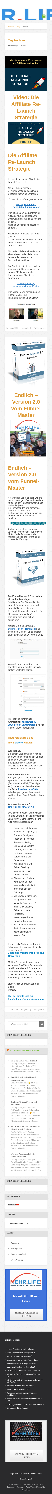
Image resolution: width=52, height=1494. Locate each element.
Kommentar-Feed (18, 1254)
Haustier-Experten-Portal (24, 1050)
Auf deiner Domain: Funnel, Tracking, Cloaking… (22, 1393)
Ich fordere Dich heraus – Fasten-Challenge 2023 (24, 1375)
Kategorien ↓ (26, 328)
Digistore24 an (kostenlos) (22, 629)
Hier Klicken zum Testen (26, 1314)
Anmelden (15, 1242)
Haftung (33, 1473)
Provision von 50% (28, 789)
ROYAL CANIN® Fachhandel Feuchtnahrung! (23, 1078)
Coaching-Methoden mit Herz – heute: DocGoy (25, 1404)
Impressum (14, 1473)
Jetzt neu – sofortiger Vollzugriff (19, 1356)
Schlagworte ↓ (40, 328)
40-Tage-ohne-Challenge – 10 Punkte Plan (23, 1370)
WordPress (26, 1490)
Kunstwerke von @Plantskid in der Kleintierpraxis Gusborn (25, 1128)
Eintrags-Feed (16, 1248)
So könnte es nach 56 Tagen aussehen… (22, 1363)
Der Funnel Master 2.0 (21, 807)
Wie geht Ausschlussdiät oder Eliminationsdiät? (23, 1155)
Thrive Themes (31, 1487)
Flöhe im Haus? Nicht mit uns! (24, 1060)
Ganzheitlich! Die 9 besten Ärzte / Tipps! (23, 1359)
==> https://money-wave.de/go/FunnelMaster (26, 205)
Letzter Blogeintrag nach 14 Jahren (20, 1349)
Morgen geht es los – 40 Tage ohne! (21, 1367)
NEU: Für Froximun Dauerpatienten (21, 1352)
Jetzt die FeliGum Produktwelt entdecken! (24, 1103)
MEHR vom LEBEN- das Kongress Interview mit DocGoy (25, 1380)
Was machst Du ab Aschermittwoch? (21, 1385)
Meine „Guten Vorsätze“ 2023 (18, 1389)
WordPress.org (17, 1259)
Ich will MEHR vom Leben (26, 1455)
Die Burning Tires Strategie (17, 1408)
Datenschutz (24, 1473)
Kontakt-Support (26, 1479)
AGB (40, 1473)
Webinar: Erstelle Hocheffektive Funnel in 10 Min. (24, 1399)
